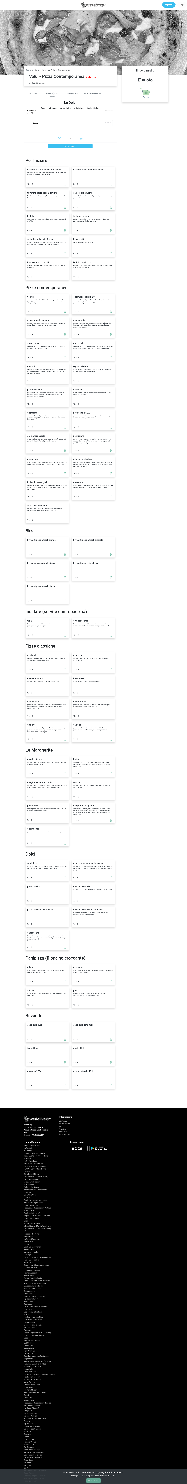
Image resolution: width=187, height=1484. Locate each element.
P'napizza (27, 1330)
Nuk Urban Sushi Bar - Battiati (35, 1364)
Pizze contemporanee (92, 93)
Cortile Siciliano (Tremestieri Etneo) (37, 1229)
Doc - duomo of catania (33, 1312)
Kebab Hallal (28, 1369)
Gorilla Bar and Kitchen (32, 1247)
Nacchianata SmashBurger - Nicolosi (37, 1403)
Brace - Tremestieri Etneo (34, 1325)
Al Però (26, 1314)
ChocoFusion (29, 1346)
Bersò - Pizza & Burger (32, 1429)
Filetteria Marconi (30, 1390)
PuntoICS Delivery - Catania (34, 1335)
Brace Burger (29, 1460)
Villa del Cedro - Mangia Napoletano (37, 1226)
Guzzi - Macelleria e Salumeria (35, 1166)
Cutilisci (27, 1171)
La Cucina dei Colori (31, 1179)
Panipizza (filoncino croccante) (53, 94)
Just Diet (27, 1465)
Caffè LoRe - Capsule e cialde (35, 1307)
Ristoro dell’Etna (30, 1275)
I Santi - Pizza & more (32, 1426)
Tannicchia (28, 1304)
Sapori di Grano (29, 1249)
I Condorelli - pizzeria (32, 1270)
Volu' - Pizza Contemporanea (35, 1283)
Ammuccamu (29, 1400)
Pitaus (26, 1244)
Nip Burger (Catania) (31, 1408)
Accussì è (27, 1431)
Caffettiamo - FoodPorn (33, 1457)
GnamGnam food (30, 1372)
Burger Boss (28, 1359)
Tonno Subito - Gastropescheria (36, 1156)
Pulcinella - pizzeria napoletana (35, 1200)
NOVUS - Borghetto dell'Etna (35, 1169)
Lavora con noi (64, 1124)
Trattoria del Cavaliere (32, 1366)
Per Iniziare (33, 93)
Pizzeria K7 (28, 1192)
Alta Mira (27, 1158)
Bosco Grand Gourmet (32, 1223)
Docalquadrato (29, 1291)
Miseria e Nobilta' (30, 1416)
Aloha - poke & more (31, 1187)
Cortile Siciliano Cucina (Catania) (36, 1177)
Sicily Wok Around (30, 1195)
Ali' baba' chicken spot (32, 1340)
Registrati (169, 5)
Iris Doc (27, 1468)
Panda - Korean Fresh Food (34, 1377)
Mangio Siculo (29, 1411)
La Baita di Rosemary (32, 1239)
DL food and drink (30, 1268)
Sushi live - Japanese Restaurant (36, 1356)
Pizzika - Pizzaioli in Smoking (34, 1153)
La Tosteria (28, 1148)
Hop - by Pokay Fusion (32, 1379)
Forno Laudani (29, 1301)
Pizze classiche (72, 93)
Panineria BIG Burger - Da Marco (36, 1392)
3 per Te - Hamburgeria (32, 1288)
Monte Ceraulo (29, 1348)
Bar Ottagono (29, 1447)
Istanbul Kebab (29, 1322)
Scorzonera (28, 1434)
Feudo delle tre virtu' (32, 1213)
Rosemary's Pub (30, 1442)
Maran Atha (28, 1294)
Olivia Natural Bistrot (31, 1174)
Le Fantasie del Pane (32, 1385)
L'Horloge (27, 1255)
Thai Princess (29, 1184)
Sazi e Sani (28, 1398)
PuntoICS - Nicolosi (31, 1260)
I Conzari (27, 1197)
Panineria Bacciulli (30, 1273)
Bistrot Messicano (31, 1205)
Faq (60, 1126)
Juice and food (29, 1327)
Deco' (26, 1338)
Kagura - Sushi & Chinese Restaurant (37, 1216)
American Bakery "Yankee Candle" (36, 1190)
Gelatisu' (27, 1437)
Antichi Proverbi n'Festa (33, 1278)
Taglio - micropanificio (32, 1145)
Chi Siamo (63, 1121)
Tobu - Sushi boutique (32, 1450)
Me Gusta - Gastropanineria (34, 1452)
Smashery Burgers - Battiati (34, 1296)
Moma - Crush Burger (32, 1182)
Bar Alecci (27, 1463)
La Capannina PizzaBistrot (34, 1286)
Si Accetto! (93, 1480)
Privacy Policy (64, 1134)
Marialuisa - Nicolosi (31, 1252)
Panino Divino (29, 1309)
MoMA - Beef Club (31, 1236)
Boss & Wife (28, 1242)
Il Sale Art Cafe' (30, 1444)
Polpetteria (28, 1387)
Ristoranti (29, 70)
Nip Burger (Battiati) (31, 1299)
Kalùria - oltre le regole (32, 1405)
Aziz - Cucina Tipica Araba (33, 1203)
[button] (109, 94)
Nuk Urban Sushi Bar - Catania (35, 1418)
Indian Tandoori (29, 1382)
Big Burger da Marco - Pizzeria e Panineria (39, 1374)
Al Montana (28, 1151)
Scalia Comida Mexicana (33, 1455)
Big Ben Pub (28, 1424)
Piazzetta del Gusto (31, 1234)
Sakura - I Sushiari (30, 1413)
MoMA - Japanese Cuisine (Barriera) (37, 1333)
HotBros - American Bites (33, 1317)
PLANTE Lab (29, 1439)
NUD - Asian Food (30, 1161)
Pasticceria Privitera (31, 1218)
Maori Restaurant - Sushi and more (37, 1281)
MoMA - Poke (29, 1343)
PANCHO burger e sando (33, 1320)
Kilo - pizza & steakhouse (33, 1164)
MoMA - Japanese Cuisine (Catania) (37, 1361)
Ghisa (26, 1221)
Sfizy (26, 1231)
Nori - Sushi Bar (29, 1351)
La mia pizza (28, 1353)
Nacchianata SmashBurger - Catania (37, 1208)
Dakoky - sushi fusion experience (36, 1265)
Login (182, 5)
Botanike (27, 1395)
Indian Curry (28, 1262)
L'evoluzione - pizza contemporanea (37, 1257)
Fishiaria (27, 1421)
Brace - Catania (29, 1210)
